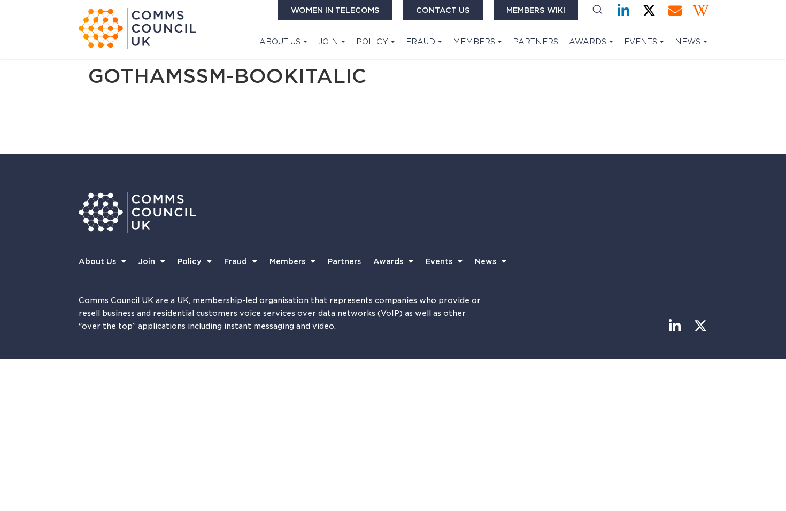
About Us (279, 41)
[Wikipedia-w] (700, 10)
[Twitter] (649, 10)
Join (328, 41)
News (687, 41)
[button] (597, 10)
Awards (587, 41)
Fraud (420, 41)
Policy (372, 41)
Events (640, 41)
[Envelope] (675, 10)
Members (474, 41)
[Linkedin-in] (623, 10)
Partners (535, 41)
